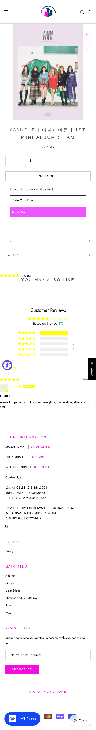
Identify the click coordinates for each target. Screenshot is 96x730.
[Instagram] (6, 526)
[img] (9, 380)
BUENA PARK (36, 457)
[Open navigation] (6, 12)
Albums (10, 575)
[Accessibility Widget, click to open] (7, 365)
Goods (10, 583)
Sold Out (48, 176)
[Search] (82, 12)
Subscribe (22, 669)
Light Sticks (12, 590)
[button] (10, 275)
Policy (12, 255)
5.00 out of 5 (59, 319)
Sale (8, 605)
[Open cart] (90, 12)
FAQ (9, 241)
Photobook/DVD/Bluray (21, 598)
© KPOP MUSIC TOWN (48, 691)
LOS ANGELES (40, 447)
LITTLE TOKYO (39, 467)
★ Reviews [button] (92, 369)
